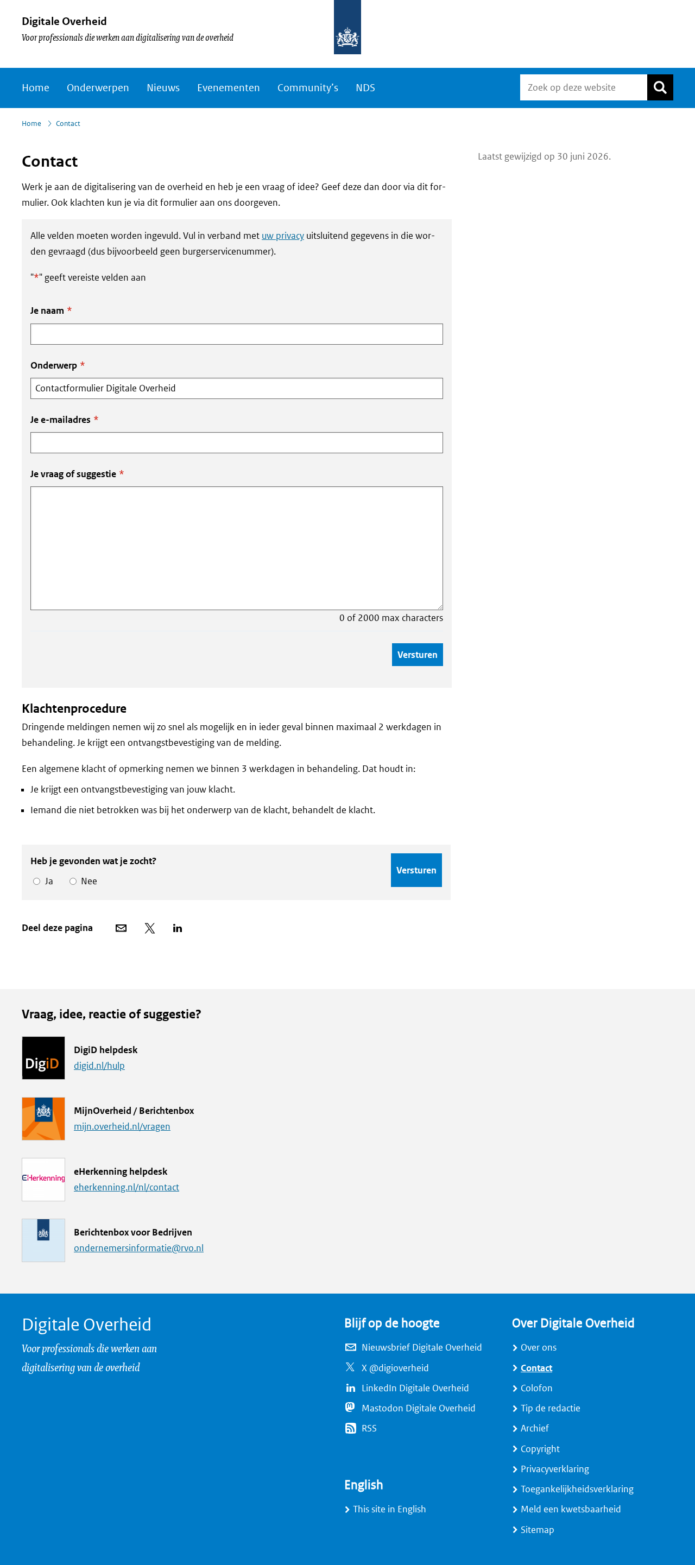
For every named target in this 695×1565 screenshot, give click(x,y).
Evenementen (228, 87)
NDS (365, 87)
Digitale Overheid (64, 21)
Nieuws (163, 87)
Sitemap (537, 1530)
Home (35, 87)
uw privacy (283, 236)
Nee (87, 881)
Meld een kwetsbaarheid (571, 1509)
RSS (369, 1428)
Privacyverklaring (555, 1469)
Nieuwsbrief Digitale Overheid (422, 1347)
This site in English (389, 1509)
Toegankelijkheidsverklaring (577, 1489)
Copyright (540, 1449)
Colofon (537, 1388)
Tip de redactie (550, 1408)
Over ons (539, 1347)
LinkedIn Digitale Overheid (415, 1388)
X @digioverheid (395, 1368)
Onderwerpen (98, 87)
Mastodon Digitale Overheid (419, 1408)
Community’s (307, 87)
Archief (535, 1428)
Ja (47, 881)
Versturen (417, 655)
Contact (536, 1368)
